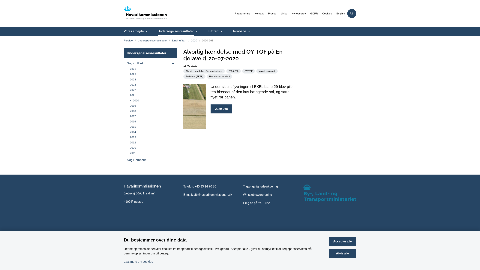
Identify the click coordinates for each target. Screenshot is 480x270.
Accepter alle (342, 241)
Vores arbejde (134, 31)
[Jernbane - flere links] (248, 31)
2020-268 (221, 108)
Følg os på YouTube (256, 203)
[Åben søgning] (351, 13)
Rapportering (242, 13)
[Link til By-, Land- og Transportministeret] (329, 193)
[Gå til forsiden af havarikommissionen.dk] (178, 13)
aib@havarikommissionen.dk (213, 194)
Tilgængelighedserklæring (260, 186)
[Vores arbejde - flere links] (146, 31)
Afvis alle (342, 253)
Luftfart (213, 31)
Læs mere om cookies (138, 261)
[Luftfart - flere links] (221, 31)
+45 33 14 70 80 (205, 186)
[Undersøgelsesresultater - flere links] (196, 31)
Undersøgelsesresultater (176, 31)
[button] (172, 63)
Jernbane (239, 31)
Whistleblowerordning (257, 194)
